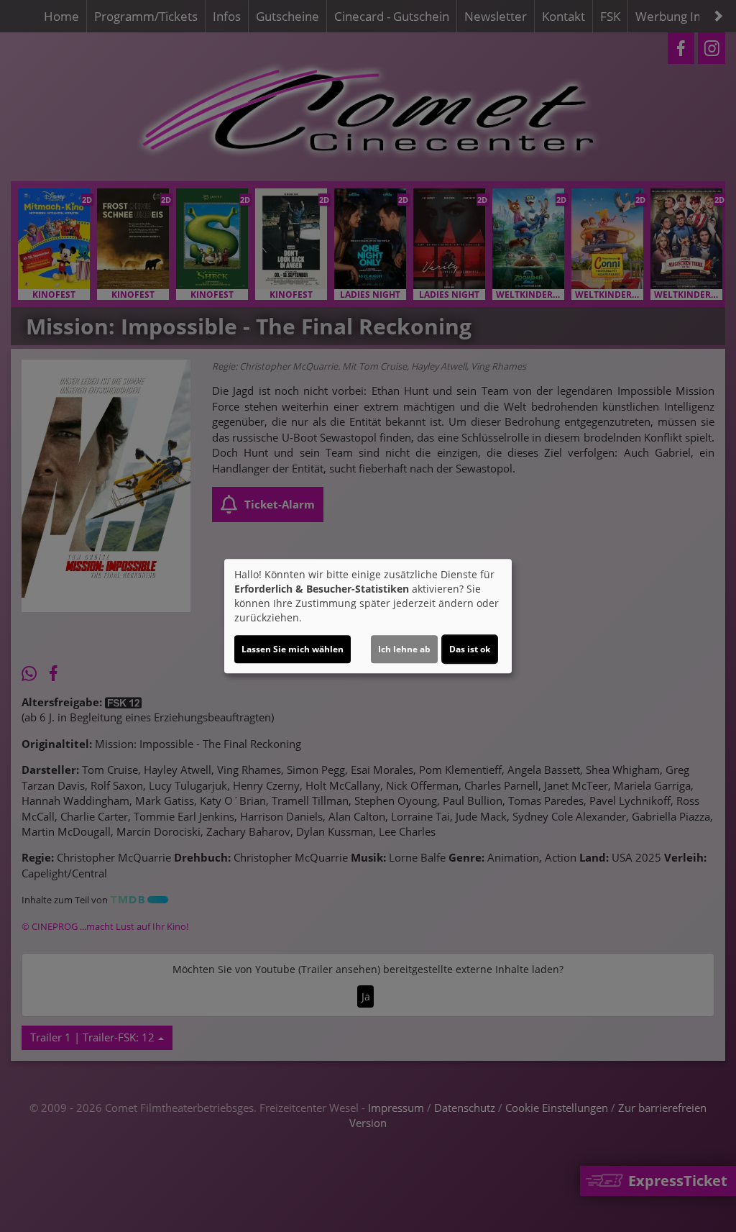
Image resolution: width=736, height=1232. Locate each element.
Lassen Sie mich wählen (293, 649)
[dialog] (368, 616)
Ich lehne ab (404, 649)
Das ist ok (469, 649)
